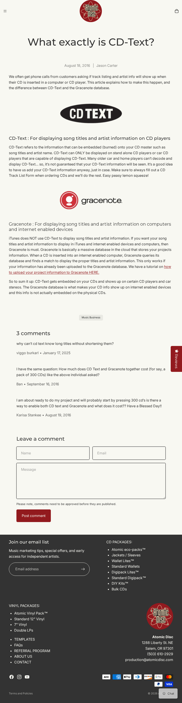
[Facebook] (11, 677)
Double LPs (23, 630)
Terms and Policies (21, 693)
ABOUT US (23, 656)
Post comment (34, 515)
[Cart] (177, 11)
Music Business (91, 317)
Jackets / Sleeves (126, 555)
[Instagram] (19, 677)
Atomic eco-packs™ (129, 549)
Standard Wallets (126, 566)
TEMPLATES (24, 639)
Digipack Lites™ (125, 572)
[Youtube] (27, 677)
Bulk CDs (119, 589)
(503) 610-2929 (160, 654)
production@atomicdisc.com (149, 659)
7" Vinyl (20, 624)
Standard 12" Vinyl (29, 619)
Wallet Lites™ (123, 561)
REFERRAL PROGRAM (32, 650)
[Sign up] (83, 569)
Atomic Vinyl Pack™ (31, 613)
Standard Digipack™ (129, 578)
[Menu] (5, 11)
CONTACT (22, 662)
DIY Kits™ (120, 583)
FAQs (18, 645)
